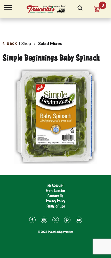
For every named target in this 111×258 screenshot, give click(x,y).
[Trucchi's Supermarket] (49, 8)
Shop (26, 43)
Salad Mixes (50, 43)
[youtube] (79, 220)
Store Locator (55, 190)
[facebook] (32, 220)
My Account (55, 185)
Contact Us (55, 195)
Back (11, 43)
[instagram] (44, 220)
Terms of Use (55, 206)
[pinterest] (67, 220)
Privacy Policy (55, 201)
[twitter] (55, 220)
